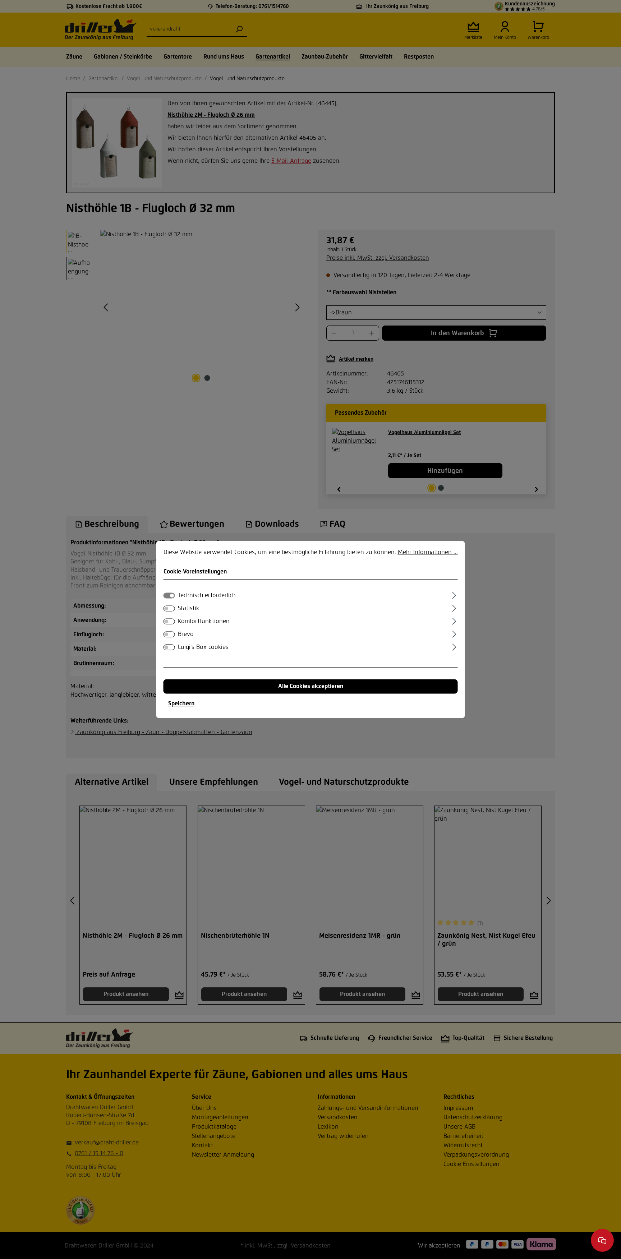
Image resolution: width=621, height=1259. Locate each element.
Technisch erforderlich (206, 596)
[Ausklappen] (454, 594)
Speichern (181, 704)
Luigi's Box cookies (203, 647)
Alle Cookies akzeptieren (310, 687)
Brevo (186, 634)
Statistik (188, 609)
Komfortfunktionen (204, 621)
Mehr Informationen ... (428, 552)
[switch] (169, 609)
